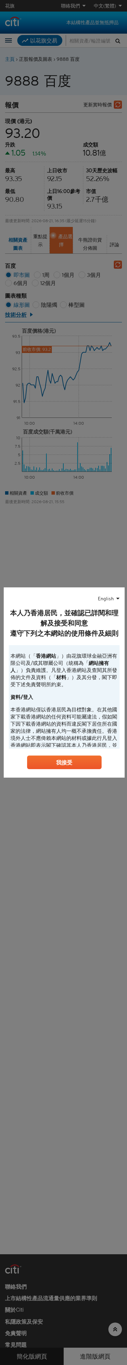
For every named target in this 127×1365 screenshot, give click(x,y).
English (106, 598)
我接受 (64, 762)
